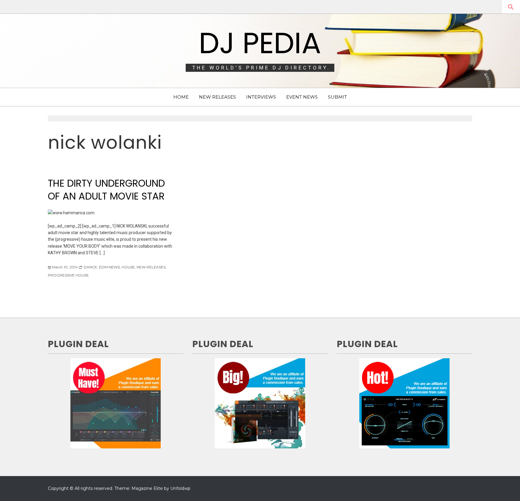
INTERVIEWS (261, 97)
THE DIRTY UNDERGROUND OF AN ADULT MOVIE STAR (106, 189)
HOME (181, 97)
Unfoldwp (180, 488)
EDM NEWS (109, 267)
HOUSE (128, 267)
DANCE (90, 267)
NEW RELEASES (217, 97)
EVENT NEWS (302, 97)
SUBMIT (337, 97)
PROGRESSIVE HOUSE (68, 275)
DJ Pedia (260, 43)
